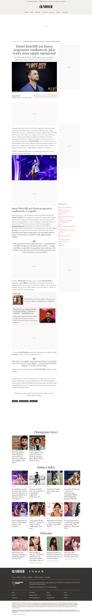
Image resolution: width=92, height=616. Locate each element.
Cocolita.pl (14, 597)
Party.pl (13, 595)
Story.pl (65, 597)
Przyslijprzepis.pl (50, 597)
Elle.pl (13, 592)
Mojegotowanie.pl (33, 595)
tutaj (24, 614)
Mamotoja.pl (32, 592)
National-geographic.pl (34, 597)
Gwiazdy (15, 401)
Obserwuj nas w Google (44, 96)
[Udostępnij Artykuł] (55, 96)
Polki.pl (48, 592)
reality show (33, 401)
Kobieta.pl (49, 595)
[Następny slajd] (80, 544)
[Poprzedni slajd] (12, 544)
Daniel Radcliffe (23, 401)
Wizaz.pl (66, 595)
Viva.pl (65, 592)
